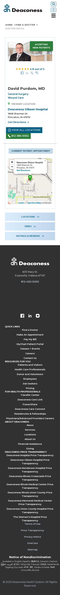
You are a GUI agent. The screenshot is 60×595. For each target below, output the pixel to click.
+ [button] (12, 162)
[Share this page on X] (32, 72)
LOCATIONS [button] (28, 216)
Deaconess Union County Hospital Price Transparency (30, 510)
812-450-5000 (30, 281)
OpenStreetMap (34, 202)
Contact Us (30, 358)
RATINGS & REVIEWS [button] (28, 236)
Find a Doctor (30, 329)
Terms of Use (32, 523)
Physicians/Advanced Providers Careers (30, 418)
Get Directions (19, 122)
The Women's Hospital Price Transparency (30, 518)
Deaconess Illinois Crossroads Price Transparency (30, 478)
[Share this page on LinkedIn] (27, 72)
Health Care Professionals (30, 369)
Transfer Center (30, 394)
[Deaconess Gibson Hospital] (30, 178)
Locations (30, 434)
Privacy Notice (32, 536)
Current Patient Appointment (30, 151)
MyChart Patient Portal (30, 344)
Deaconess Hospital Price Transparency (30, 455)
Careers (30, 353)
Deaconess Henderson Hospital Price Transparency (30, 470)
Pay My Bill (30, 339)
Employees (30, 378)
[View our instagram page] (37, 316)
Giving (30, 448)
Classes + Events (30, 348)
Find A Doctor (25, 25)
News (30, 425)
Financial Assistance (30, 443)
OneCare (32, 543)
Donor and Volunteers (30, 374)
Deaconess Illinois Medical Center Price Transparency (30, 486)
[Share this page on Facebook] (22, 72)
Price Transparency (32, 530)
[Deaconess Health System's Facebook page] (22, 316)
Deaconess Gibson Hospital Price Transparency (30, 461)
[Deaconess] (27, 8)
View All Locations (26, 130)
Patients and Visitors (30, 364)
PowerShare (30, 404)
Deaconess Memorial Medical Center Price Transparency (30, 502)
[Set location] (53, 10)
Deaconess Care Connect (30, 408)
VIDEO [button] (28, 226)
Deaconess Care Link (30, 399)
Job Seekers (30, 383)
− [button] (12, 167)
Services (30, 429)
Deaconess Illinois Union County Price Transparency (30, 494)
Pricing (30, 388)
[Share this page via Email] (36, 72)
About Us (30, 439)
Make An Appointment (30, 334)
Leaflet (21, 202)
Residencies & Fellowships (30, 413)
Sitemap (33, 549)
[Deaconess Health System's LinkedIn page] (30, 316)
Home (9, 25)
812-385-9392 (20, 135)
